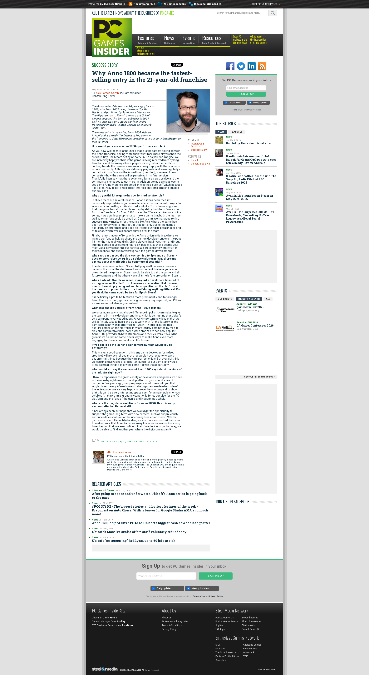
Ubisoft (195, 160)
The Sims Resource (225, 652)
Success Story (105, 65)
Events (221, 290)
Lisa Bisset (128, 625)
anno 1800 (153, 441)
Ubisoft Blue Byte (200, 163)
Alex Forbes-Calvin (107, 92)
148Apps (220, 629)
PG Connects (249, 625)
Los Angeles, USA (247, 328)
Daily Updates (235, 102)
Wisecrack (248, 652)
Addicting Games (252, 644)
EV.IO (245, 656)
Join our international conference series (145, 50)
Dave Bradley (118, 621)
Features (236, 131)
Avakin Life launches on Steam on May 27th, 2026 (249, 197)
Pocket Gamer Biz (251, 629)
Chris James (110, 617)
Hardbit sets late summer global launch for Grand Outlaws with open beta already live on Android (251, 160)
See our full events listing (258, 376)
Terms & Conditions (172, 625)
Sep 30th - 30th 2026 (247, 322)
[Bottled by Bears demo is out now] (219, 140)
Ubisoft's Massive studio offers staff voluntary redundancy (139, 532)
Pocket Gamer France (226, 621)
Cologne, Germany (248, 310)
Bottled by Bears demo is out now (248, 143)
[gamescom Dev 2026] (225, 310)
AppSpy (219, 625)
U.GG (218, 644)
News (95, 503)
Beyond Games (250, 617)
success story (109, 441)
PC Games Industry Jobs (175, 621)
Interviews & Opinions (197, 145)
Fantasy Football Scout (227, 656)
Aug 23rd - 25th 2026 (247, 304)
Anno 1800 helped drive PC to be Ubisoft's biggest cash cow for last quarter (151, 523)
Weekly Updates (260, 102)
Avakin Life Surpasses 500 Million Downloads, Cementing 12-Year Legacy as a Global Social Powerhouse (250, 217)
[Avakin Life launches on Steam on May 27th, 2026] (219, 192)
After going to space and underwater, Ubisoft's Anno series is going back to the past (149, 496)
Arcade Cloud (250, 648)
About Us (166, 617)
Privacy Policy (254, 110)
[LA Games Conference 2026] (225, 328)
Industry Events (249, 299)
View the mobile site (266, 669)
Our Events (225, 299)
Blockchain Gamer (251, 621)
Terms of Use (237, 110)
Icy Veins (220, 648)
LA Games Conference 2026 (255, 325)
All (268, 299)
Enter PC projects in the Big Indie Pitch (240, 39)
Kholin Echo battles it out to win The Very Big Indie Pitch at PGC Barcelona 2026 (251, 179)
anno (142, 441)
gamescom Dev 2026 (250, 307)
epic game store (128, 441)
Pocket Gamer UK (224, 617)
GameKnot (221, 660)
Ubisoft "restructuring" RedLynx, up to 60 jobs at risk (133, 541)
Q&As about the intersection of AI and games (258, 39)
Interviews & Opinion (103, 490)
